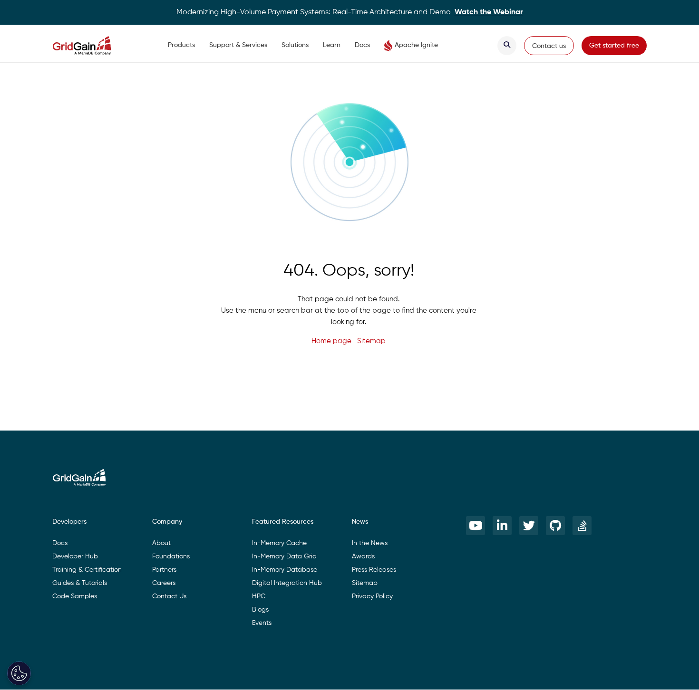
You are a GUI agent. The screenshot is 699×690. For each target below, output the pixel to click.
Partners (164, 569)
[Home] (91, 45)
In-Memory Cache (279, 543)
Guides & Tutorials (79, 583)
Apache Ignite (416, 45)
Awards (363, 556)
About (161, 543)
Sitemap (371, 341)
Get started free (614, 45)
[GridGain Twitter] (528, 525)
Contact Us (169, 596)
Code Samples (74, 596)
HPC (258, 596)
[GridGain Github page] (555, 525)
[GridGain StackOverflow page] (582, 525)
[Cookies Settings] (19, 673)
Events (262, 623)
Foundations (171, 556)
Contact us (549, 46)
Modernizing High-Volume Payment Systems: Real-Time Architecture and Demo (349, 12)
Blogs (260, 609)
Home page (331, 341)
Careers (163, 583)
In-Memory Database (284, 569)
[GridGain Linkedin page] (502, 525)
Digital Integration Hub (287, 583)
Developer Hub (75, 556)
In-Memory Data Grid (284, 556)
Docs (362, 45)
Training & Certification (87, 569)
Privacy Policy (372, 596)
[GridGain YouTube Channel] (475, 525)
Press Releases (374, 569)
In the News (370, 543)
